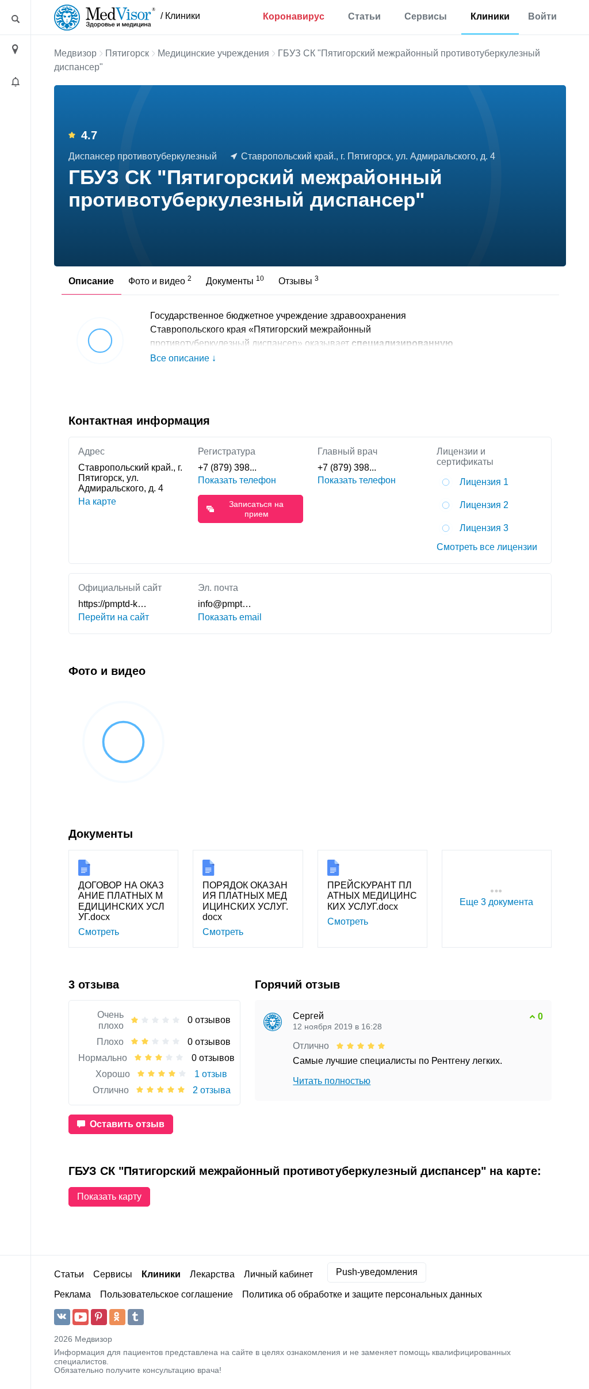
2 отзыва (212, 1090)
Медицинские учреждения (213, 53)
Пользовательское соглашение (166, 1294)
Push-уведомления (377, 1272)
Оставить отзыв (127, 1124)
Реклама (72, 1294)
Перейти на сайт (113, 617)
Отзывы (298, 280)
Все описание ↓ (183, 358)
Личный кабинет (278, 1274)
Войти (542, 16)
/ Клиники (180, 16)
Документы (235, 280)
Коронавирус (293, 16)
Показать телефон (237, 480)
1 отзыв (210, 1074)
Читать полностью (331, 1081)
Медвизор (75, 53)
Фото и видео (160, 280)
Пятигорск (127, 53)
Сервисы (425, 16)
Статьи (364, 16)
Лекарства (212, 1274)
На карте (97, 501)
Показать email (230, 617)
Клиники (490, 16)
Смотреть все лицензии (487, 547)
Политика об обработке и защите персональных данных (362, 1294)
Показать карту (109, 1196)
